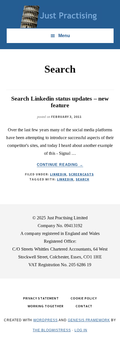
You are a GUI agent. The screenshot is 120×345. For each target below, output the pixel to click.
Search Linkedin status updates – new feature (60, 102)
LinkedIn (58, 174)
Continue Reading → (60, 165)
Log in (81, 330)
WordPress (45, 320)
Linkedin (65, 179)
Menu (64, 35)
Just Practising (60, 17)
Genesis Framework (89, 320)
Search (82, 179)
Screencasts (81, 174)
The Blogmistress (52, 330)
